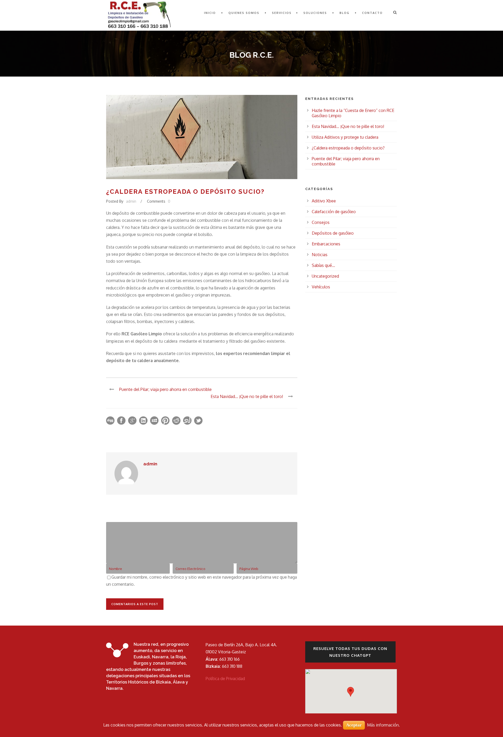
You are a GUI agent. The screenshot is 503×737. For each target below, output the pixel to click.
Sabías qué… (323, 265)
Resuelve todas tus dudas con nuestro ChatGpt (350, 652)
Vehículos (321, 286)
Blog (344, 13)
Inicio (210, 13)
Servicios (282, 13)
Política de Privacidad (225, 678)
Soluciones (315, 13)
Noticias (319, 254)
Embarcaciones (326, 243)
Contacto (372, 13)
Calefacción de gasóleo (334, 211)
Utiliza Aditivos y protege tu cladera (345, 137)
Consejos (321, 222)
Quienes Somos (243, 13)
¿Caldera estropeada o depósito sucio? (348, 147)
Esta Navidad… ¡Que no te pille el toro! (348, 126)
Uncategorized (325, 276)
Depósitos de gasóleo (333, 233)
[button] (350, 692)
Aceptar (354, 725)
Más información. (383, 725)
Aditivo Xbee (324, 200)
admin (131, 201)
